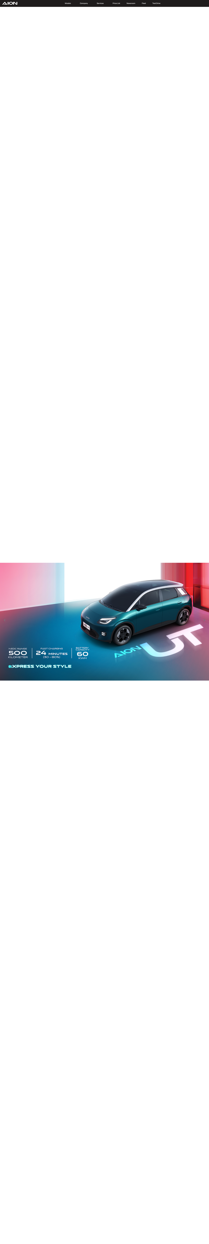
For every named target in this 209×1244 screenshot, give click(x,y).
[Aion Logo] (9, 3)
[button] (4, 620)
